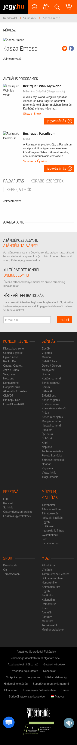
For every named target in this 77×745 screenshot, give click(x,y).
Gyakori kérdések (54, 664)
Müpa (26, 139)
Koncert (8, 503)
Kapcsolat (49, 670)
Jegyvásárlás (56, 121)
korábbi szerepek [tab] (47, 181)
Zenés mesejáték (52, 417)
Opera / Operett (12, 365)
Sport (8, 558)
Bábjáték (47, 391)
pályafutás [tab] (13, 181)
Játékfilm (47, 595)
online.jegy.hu (16, 275)
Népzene (8, 378)
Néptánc (47, 447)
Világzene (9, 374)
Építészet (48, 526)
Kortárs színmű (51, 378)
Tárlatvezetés (50, 513)
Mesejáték (48, 370)
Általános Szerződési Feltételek (36, 651)
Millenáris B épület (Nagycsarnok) (44, 91)
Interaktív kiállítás (53, 530)
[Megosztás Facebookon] (71, 48)
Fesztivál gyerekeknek (17, 516)
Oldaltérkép (11, 690)
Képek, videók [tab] (19, 189)
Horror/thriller (50, 582)
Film (6, 499)
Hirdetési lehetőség (16, 683)
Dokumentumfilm (52, 578)
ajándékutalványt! (20, 246)
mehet (64, 320)
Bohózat (47, 438)
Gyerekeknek (50, 534)
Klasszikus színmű (53, 408)
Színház (28, 161)
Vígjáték (47, 352)
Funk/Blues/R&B (13, 404)
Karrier (65, 690)
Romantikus (49, 604)
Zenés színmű (50, 382)
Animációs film (51, 586)
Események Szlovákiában (39, 690)
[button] (9, 722)
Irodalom (47, 429)
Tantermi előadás (52, 451)
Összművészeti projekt (17, 511)
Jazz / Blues (11, 370)
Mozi (46, 558)
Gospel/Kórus (11, 387)
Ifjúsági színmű (51, 425)
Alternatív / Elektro (15, 391)
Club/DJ (8, 395)
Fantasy (47, 616)
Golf (5, 569)
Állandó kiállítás (51, 509)
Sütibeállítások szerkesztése (27, 696)
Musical (46, 357)
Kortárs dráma (50, 404)
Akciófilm (47, 612)
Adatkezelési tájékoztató (23, 664)
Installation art (50, 543)
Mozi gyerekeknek (53, 629)
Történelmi (48, 505)
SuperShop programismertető (51, 683)
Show (26, 113)
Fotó (44, 539)
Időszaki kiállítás (52, 517)
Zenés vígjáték (51, 399)
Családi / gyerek (13, 352)
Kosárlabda (10, 565)
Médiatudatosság (56, 677)
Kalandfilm (48, 599)
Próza (45, 412)
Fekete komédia (52, 455)
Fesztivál (12, 492)
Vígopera (47, 468)
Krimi (45, 442)
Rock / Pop (10, 361)
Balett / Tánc (50, 361)
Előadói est (49, 395)
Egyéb (46, 348)
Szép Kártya (14, 677)
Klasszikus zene (13, 348)
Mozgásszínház (51, 421)
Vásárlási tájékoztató (25, 670)
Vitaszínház (49, 472)
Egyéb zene (10, 357)
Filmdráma (48, 565)
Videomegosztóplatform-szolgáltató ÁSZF (36, 658)
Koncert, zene (15, 341)
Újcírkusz (43, 161)
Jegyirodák (33, 677)
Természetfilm (50, 625)
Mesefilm (47, 621)
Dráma (46, 374)
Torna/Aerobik (11, 574)
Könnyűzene (11, 382)
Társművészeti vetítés (56, 574)
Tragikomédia (50, 476)
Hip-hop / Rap (11, 399)
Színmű (46, 387)
